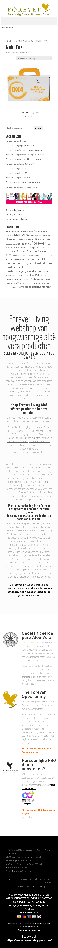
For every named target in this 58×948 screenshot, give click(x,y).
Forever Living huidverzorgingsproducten (25, 154)
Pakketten (41, 275)
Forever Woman (31, 255)
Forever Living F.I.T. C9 (16, 168)
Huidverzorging (16, 267)
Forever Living (28, 643)
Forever (38, 243)
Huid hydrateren (28, 264)
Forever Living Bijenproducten (20, 145)
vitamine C (16, 287)
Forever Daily (11, 252)
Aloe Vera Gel (30, 231)
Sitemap (21, 886)
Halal (38, 260)
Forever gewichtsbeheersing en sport (23, 182)
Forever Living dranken (16, 140)
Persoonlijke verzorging (17, 279)
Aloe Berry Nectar (14, 231)
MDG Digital (10, 864)
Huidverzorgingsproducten (23, 271)
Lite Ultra (29, 275)
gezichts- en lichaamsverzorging (29, 257)
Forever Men (18, 255)
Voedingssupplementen (36, 287)
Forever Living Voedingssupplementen (24, 150)
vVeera (15, 409)
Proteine (35, 279)
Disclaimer (48, 883)
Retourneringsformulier (29, 930)
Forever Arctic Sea (43, 248)
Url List (49, 886)
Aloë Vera (21, 235)
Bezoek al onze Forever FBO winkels (30, 864)
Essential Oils (22, 239)
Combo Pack (46, 235)
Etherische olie (11, 244)
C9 (30, 235)
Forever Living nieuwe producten (21, 186)
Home (4, 27)
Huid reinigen (43, 263)
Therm (21, 283)
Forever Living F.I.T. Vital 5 (18, 177)
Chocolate (36, 235)
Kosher (14, 275)
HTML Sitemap (31, 886)
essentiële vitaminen (39, 239)
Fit (29, 244)
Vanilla (34, 283)
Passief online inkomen (17, 219)
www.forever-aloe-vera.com (16, 868)
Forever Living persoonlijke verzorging (23, 159)
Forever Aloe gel (26, 247)
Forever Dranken (26, 251)
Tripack (28, 283)
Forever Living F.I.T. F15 (16, 173)
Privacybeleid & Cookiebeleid (40, 879)
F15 (18, 244)
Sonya (43, 279)
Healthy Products (14, 214)
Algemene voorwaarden (18, 879)
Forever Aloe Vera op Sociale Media (19, 871)
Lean (20, 275)
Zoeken (38, 128)
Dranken (11, 239)
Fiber (24, 244)
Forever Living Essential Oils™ (20, 163)
